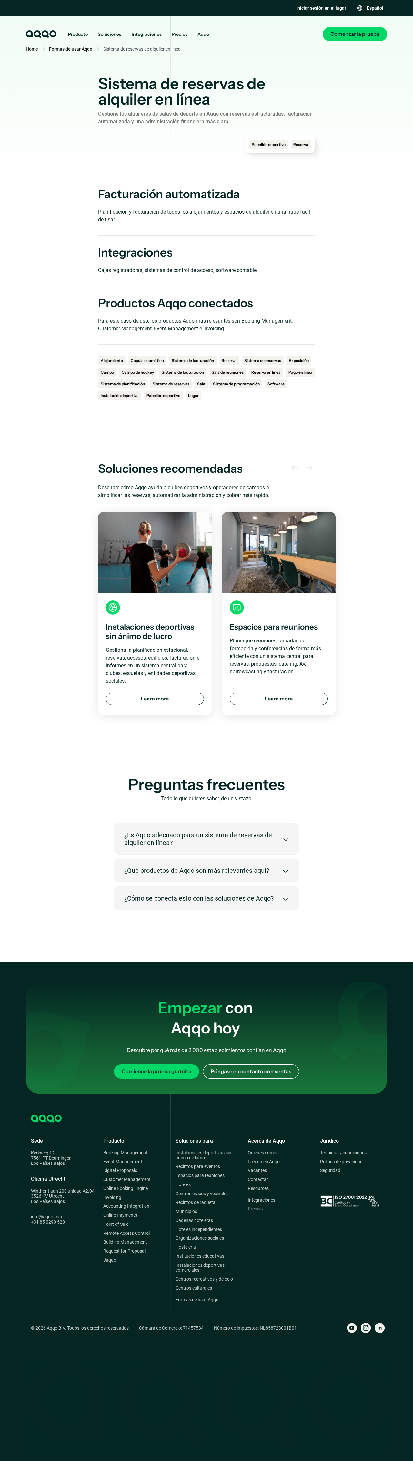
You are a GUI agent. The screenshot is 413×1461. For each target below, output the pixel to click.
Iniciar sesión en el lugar (321, 8)
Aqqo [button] (203, 34)
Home (32, 49)
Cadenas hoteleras (194, 1220)
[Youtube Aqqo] (352, 1328)
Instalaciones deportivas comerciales (200, 1268)
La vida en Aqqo (264, 1161)
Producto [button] (78, 34)
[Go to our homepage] (40, 34)
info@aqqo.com (47, 1216)
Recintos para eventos (198, 1166)
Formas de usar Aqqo (70, 49)
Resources (258, 1188)
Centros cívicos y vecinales (202, 1193)
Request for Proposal (124, 1251)
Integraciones (147, 34)
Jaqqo (109, 1260)
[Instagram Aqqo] (366, 1328)
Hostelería (186, 1247)
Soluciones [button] (109, 34)
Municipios (186, 1211)
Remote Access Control (126, 1233)
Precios (179, 34)
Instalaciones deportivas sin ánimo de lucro (203, 1155)
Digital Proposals (120, 1170)
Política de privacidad (341, 1161)
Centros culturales (194, 1288)
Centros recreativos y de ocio (204, 1279)
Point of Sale (115, 1224)
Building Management (125, 1242)
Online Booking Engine (125, 1188)
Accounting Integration (126, 1206)
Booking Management (125, 1152)
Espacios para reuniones (200, 1175)
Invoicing (112, 1197)
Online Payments (120, 1215)
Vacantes (257, 1170)
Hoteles (183, 1184)
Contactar (258, 1179)
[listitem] (155, 613)
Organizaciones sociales (200, 1238)
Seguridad (330, 1170)
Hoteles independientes (199, 1229)
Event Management (122, 1161)
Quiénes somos (263, 1152)
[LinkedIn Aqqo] (380, 1328)
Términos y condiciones (343, 1152)
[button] (370, 8)
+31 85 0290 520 (48, 1221)
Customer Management (127, 1179)
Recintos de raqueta (196, 1202)
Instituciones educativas (200, 1256)
